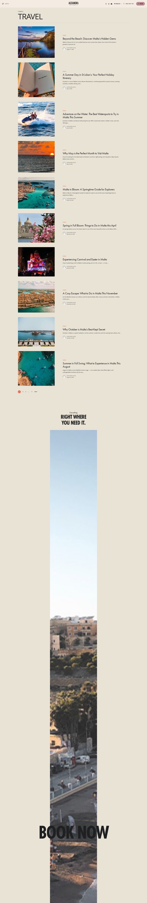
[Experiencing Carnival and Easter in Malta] (36, 261)
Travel (64, 35)
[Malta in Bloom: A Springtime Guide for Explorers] (36, 193)
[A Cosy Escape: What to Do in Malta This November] (36, 297)
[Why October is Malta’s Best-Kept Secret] (36, 331)
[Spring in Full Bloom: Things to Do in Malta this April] (36, 228)
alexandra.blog (71, 47)
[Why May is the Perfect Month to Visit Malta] (36, 157)
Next (36, 391)
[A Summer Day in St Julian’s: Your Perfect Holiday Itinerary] (36, 79)
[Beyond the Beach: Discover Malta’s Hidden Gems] (36, 42)
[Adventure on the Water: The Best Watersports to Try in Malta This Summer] (36, 119)
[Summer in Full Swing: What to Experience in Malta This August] (36, 368)
